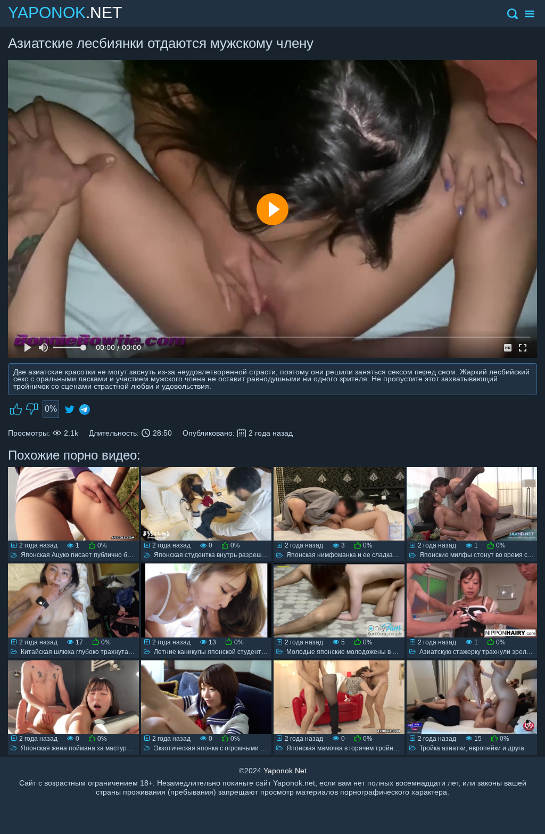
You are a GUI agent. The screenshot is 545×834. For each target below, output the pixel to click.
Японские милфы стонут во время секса (480, 555)
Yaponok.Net (285, 770)
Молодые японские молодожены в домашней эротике (368, 652)
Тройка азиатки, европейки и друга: (472, 748)
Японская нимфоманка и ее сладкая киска (350, 555)
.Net (65, 12)
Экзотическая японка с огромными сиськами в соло (231, 748)
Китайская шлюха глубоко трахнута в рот (83, 652)
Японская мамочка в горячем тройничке (346, 748)
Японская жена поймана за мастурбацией (85, 748)
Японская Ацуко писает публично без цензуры (91, 555)
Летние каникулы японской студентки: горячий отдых (234, 652)
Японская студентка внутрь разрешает (213, 555)
